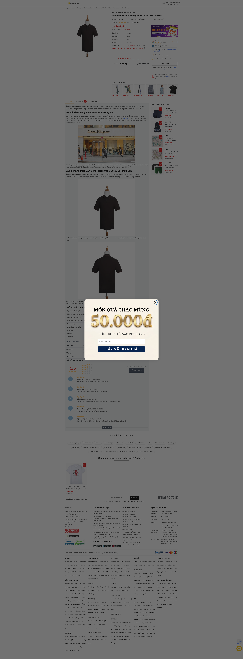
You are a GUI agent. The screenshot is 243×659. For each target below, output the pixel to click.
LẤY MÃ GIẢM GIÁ (121, 349)
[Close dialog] (155, 302)
